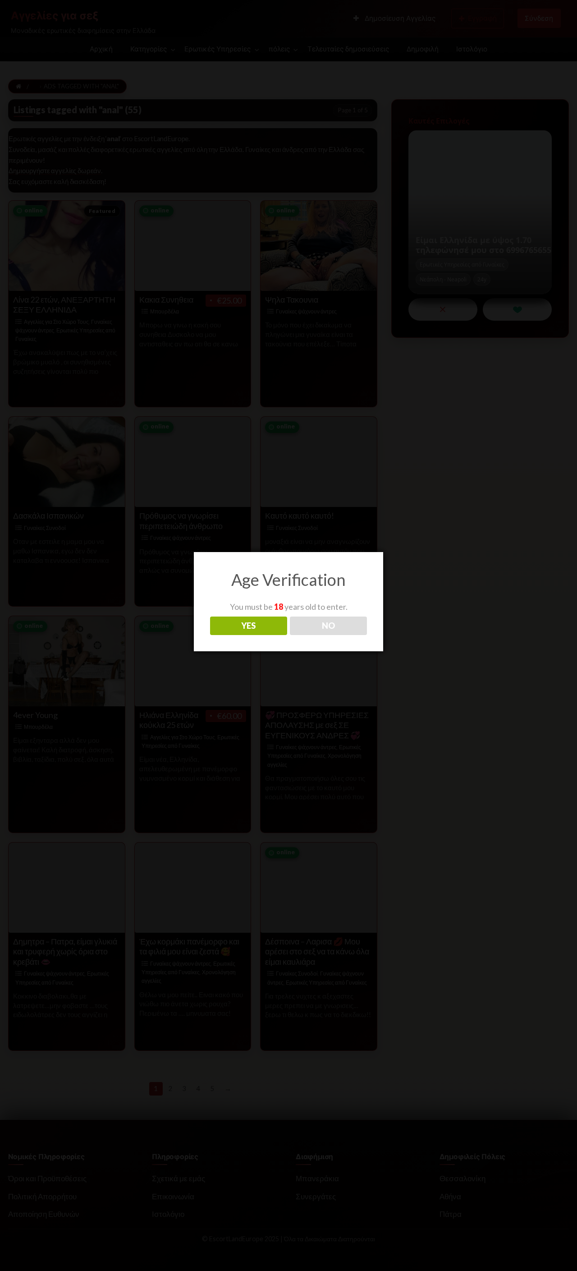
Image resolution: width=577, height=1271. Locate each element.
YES (248, 626)
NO (328, 626)
